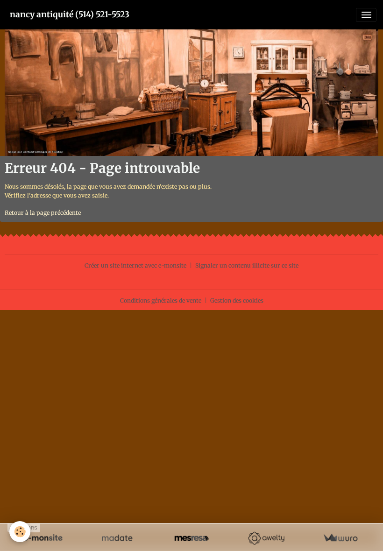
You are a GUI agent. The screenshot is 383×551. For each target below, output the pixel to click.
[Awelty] (266, 538)
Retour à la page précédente (43, 212)
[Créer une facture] (340, 538)
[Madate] (117, 538)
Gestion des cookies (236, 300)
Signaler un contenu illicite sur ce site (246, 265)
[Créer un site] (42, 538)
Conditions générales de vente (160, 300)
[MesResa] (191, 538)
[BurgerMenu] (366, 15)
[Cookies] (19, 531)
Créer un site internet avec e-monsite (135, 265)
